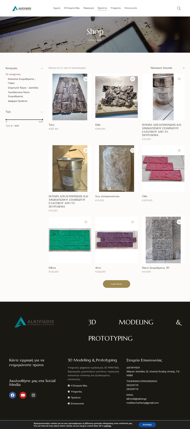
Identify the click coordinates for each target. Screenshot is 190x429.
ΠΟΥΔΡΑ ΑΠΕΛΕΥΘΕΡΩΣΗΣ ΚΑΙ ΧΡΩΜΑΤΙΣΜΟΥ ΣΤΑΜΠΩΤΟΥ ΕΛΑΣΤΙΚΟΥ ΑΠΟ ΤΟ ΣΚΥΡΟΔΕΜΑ (161, 130)
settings (107, 426)
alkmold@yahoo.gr (136, 398)
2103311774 (132, 389)
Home (91, 40)
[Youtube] (22, 395)
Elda (97, 124)
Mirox (52, 267)
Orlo (144, 196)
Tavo (51, 124)
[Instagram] (33, 395)
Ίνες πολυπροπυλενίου (107, 196)
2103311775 (132, 385)
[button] (85, 78)
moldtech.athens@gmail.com (142, 402)
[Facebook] (12, 395)
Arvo (98, 267)
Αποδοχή (147, 424)
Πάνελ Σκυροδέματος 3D (155, 267)
